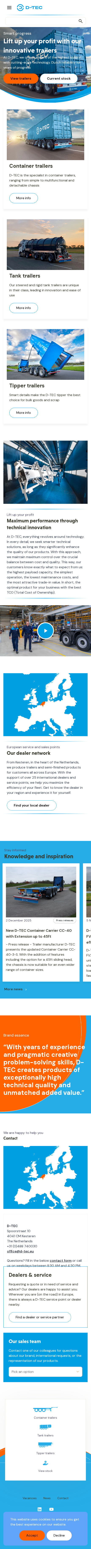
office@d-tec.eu (20, 1251)
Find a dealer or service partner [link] (40, 1317)
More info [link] (23, 198)
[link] (39, 1509)
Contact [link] (62, 1498)
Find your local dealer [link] (32, 805)
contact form (61, 1260)
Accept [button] (32, 1535)
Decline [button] (59, 1535)
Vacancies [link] (30, 1498)
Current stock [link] (59, 78)
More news (13, 989)
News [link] (47, 1498)
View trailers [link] (20, 78)
